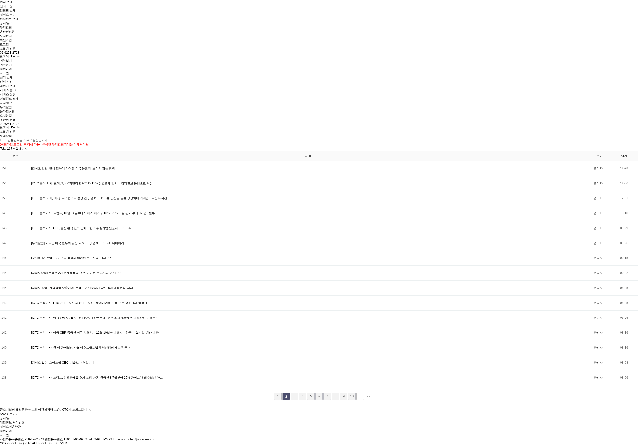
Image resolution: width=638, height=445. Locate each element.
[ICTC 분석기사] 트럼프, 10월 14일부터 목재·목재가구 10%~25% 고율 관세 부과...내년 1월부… (94, 213)
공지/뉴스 (6, 23)
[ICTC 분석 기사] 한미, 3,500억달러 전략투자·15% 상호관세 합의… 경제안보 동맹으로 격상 (92, 183)
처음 (269, 396)
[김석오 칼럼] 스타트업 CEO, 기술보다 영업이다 (62, 362)
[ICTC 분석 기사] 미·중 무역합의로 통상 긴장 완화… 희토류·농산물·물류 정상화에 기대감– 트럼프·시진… (100, 198)
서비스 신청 (8, 94)
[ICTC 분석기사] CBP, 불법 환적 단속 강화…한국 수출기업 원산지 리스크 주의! (83, 228)
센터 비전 (6, 6)
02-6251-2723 (9, 52)
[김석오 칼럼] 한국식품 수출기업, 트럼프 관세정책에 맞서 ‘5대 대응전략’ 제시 (82, 288)
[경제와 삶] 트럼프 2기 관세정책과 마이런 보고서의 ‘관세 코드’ (72, 258)
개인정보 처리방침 (12, 422)
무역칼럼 (6, 27)
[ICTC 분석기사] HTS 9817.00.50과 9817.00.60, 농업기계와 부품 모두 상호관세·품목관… (90, 303)
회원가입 (6, 40)
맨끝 (368, 396)
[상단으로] (627, 434)
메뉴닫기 (6, 64)
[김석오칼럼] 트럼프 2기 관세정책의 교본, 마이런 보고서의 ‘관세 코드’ (77, 273)
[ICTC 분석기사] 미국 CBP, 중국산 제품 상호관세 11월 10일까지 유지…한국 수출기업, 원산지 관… (96, 332)
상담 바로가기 (9, 414)
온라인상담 (7, 31)
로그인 (4, 44)
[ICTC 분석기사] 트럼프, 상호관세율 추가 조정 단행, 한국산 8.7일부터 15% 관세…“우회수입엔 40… (97, 377)
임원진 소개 (8, 10)
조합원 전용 (8, 48)
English (16, 56)
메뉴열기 (6, 60)
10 (352, 396)
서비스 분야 (8, 14)
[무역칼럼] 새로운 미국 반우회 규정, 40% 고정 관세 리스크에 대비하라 (77, 243)
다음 (360, 396)
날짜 (624, 156)
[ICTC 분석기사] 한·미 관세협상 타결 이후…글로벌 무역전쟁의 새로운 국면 (80, 347)
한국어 (4, 56)
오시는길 (6, 36)
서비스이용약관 (10, 426)
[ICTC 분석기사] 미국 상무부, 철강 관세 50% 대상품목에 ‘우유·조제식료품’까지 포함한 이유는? (94, 317)
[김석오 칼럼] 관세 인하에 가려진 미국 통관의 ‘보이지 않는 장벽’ (73, 168)
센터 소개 (6, 2)
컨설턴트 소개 (9, 19)
